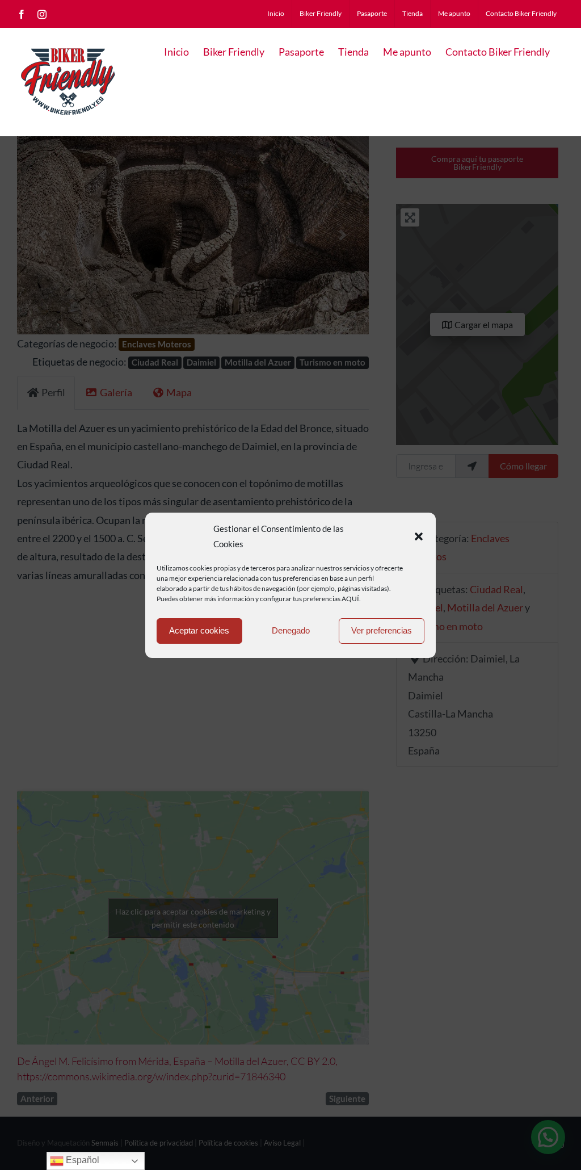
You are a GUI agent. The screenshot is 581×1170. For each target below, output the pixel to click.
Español (81, 1160)
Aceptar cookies (199, 630)
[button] (418, 536)
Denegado (291, 630)
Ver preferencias (381, 630)
